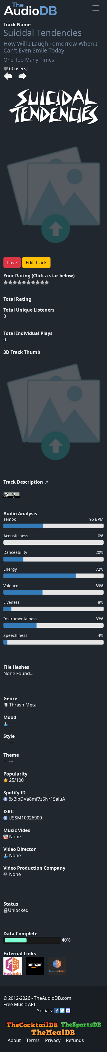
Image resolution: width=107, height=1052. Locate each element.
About (14, 1040)
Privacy (52, 1040)
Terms (33, 1040)
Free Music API (19, 1004)
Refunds (75, 1040)
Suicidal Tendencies (42, 33)
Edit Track (36, 262)
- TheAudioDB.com (50, 998)
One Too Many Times (28, 59)
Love (12, 262)
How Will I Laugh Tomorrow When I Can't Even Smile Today (50, 47)
